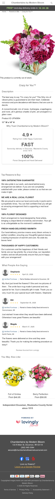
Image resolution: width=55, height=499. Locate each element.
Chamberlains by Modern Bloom (27, 3)
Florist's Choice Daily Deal (30, 307)
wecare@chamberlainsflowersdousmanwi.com (27, 450)
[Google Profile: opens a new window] (27, 459)
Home (4, 11)
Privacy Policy (24, 489)
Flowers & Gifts (14, 11)
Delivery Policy (27, 493)
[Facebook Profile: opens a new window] (21, 459)
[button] (49, 493)
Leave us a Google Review (27, 466)
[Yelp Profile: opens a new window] (33, 459)
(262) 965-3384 (27, 447)
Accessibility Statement (41, 489)
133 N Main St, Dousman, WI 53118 (27, 444)
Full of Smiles (25, 279)
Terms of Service (10, 489)
